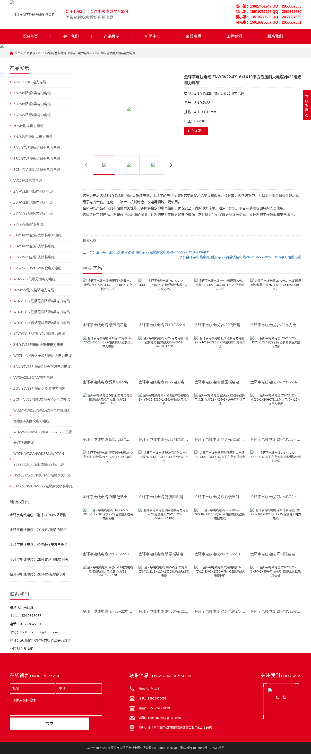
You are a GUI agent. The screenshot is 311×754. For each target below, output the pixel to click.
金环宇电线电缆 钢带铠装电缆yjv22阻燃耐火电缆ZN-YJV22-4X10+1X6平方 (153, 252)
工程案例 (234, 36)
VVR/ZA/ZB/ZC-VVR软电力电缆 (37, 268)
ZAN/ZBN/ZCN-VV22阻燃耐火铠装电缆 (43, 486)
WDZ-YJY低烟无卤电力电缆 (34, 279)
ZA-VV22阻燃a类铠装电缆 (33, 191)
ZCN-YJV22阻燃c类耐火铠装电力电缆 (42, 399)
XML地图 (218, 748)
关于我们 (71, 36)
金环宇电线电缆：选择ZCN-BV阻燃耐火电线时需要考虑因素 (41, 515)
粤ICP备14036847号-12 (196, 748)
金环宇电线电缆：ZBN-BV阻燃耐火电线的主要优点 (41, 574)
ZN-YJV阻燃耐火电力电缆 (32, 137)
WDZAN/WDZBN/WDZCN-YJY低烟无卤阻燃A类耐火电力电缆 (41, 415)
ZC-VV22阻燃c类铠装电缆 (33, 213)
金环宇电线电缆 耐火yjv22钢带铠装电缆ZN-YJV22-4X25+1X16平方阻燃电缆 (243, 257)
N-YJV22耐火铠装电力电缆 (33, 290)
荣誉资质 (193, 36)
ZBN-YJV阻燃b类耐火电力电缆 (36, 159)
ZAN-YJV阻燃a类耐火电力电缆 (36, 148)
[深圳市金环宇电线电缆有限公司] (32, 14)
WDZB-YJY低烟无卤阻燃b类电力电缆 (41, 312)
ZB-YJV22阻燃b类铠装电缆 (34, 246)
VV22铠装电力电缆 (27, 180)
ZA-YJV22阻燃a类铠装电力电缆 (37, 235)
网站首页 (30, 36)
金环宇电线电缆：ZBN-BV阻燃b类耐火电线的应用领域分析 (41, 559)
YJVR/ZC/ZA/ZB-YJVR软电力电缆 (39, 334)
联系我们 (275, 36)
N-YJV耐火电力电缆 (28, 126)
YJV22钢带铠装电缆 (28, 224)
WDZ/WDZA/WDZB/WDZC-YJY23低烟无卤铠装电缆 (42, 437)
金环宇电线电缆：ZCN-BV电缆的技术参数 (41, 530)
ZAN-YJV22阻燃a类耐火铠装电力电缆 (42, 366)
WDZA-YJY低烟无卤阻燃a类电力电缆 (41, 301)
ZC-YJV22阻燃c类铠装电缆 (34, 257)
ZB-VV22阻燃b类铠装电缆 (33, 202)
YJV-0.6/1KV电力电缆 (29, 82)
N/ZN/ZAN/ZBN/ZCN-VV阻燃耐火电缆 (42, 475)
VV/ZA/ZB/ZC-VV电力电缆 (33, 377)
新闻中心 (152, 36)
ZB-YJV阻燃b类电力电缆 (32, 104)
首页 (17, 53)
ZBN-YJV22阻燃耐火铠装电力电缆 (39, 388)
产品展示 (112, 36)
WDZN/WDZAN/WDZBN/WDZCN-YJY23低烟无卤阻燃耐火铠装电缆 (39, 459)
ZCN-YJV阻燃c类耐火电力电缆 (36, 169)
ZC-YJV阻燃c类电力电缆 (32, 115)
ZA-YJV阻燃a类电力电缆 (32, 93)
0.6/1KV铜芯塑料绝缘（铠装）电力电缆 (64, 53)
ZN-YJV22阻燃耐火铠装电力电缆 (114, 53)
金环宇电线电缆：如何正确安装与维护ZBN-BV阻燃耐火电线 (41, 545)
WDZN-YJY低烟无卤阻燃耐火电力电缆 (42, 356)
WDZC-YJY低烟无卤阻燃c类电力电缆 (41, 323)
